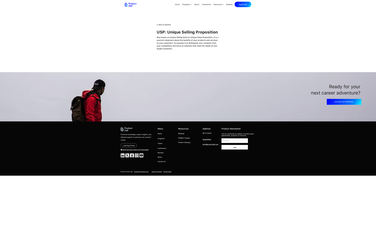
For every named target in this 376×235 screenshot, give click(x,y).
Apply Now (243, 4)
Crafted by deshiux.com (141, 171)
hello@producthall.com (210, 144)
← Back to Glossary (164, 24)
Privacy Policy (167, 171)
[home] (130, 4)
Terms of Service (157, 171)
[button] (187, 4)
